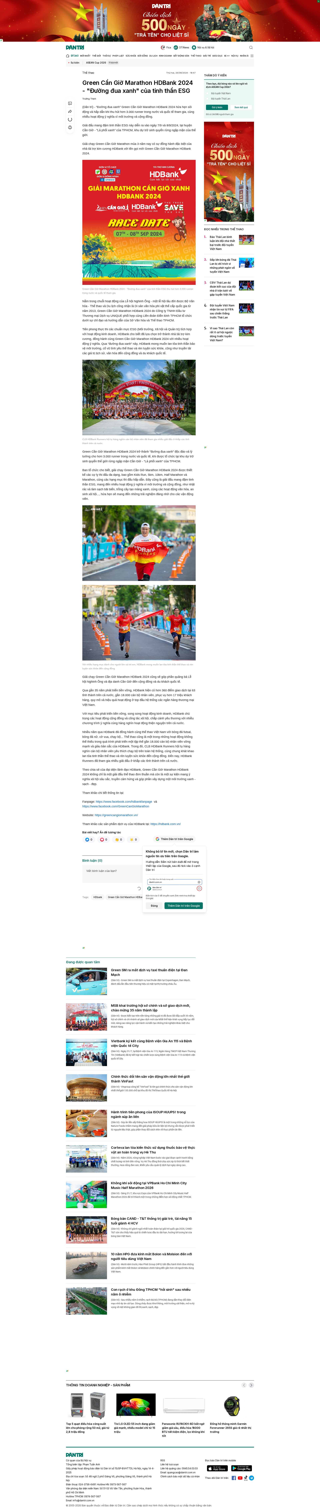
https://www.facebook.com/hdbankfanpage (124, 801)
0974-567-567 (92, 1496)
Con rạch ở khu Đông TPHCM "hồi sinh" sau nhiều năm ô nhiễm (150, 1292)
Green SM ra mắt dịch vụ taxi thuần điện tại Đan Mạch (149, 972)
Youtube (240, 1477)
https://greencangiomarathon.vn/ (116, 815)
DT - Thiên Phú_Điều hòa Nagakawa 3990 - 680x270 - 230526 (139, 905)
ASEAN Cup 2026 (102, 62)
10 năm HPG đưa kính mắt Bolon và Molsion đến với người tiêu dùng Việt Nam (151, 1256)
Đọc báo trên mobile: (220, 1460)
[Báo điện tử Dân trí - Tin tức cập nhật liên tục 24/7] (75, 47)
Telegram (251, 1477)
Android (241, 1468)
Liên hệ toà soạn (169, 1464)
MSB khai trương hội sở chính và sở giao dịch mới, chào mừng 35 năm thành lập (150, 1008)
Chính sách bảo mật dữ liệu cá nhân (180, 1476)
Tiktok (246, 1477)
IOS (217, 1468)
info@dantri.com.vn (83, 1500)
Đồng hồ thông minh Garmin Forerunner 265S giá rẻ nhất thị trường (230, 1427)
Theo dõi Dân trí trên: (217, 1477)
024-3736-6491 (87, 1484)
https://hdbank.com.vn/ (165, 824)
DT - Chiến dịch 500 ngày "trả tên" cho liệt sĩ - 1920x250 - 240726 (160, 1)
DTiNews (184, 47)
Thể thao (88, 72)
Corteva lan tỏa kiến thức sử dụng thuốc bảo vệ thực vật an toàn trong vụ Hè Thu (153, 1150)
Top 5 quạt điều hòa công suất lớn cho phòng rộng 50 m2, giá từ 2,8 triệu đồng (87, 1427)
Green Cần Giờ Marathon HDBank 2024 (129, 897)
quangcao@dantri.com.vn (181, 1472)
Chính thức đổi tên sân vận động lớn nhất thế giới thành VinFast (150, 1079)
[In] (70, 127)
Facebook (233, 1477)
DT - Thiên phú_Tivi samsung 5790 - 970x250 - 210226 (160, 1332)
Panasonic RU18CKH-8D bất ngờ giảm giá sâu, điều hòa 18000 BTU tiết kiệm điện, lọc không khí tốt (183, 1429)
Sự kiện (75, 62)
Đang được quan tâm (83, 962)
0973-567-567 (118, 1484)
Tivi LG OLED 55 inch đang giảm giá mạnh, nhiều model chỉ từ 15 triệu (134, 1427)
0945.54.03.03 (190, 1468)
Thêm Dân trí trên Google (177, 839)
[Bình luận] (70, 103)
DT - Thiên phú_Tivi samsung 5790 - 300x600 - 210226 (229, 352)
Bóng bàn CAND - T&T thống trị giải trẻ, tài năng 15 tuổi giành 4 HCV (151, 1221)
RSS (162, 1460)
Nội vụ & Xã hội (206, 47)
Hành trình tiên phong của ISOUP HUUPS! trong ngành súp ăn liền (148, 1114)
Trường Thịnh (89, 98)
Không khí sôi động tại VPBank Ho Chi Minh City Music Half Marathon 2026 (149, 1185)
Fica (168, 47)
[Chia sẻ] (70, 111)
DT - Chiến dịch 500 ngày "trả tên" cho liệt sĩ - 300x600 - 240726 (229, 125)
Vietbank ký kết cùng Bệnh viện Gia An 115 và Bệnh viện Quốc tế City (151, 1043)
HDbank (98, 897)
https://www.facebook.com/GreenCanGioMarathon (115, 806)
